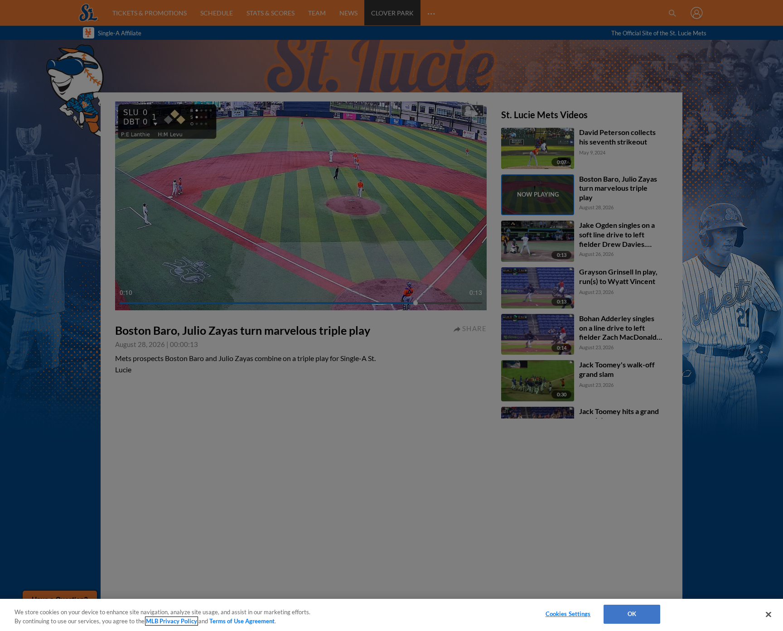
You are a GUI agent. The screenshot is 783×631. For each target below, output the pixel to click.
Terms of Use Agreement (242, 621)
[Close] (768, 614)
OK (632, 613)
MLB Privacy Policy (171, 621)
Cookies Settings (568, 613)
